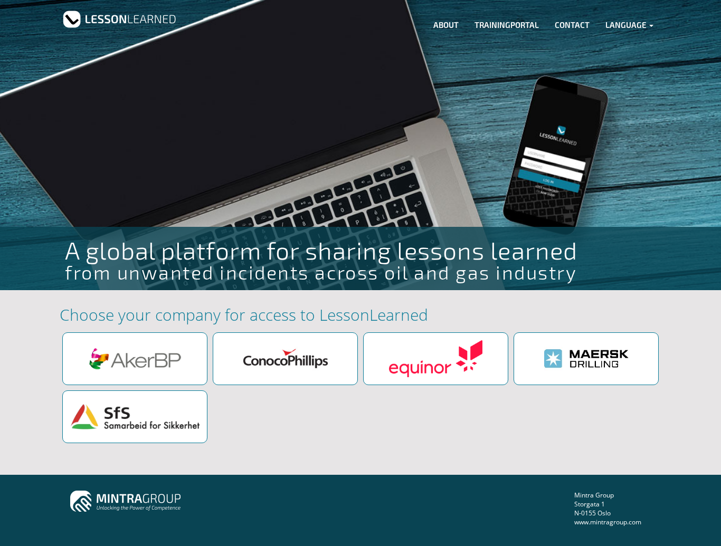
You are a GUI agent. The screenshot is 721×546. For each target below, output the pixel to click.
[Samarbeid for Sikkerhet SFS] (135, 417)
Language (626, 25)
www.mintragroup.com (607, 522)
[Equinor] (436, 359)
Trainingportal (507, 25)
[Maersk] (586, 359)
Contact (572, 25)
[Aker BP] (135, 359)
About (446, 25)
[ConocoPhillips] (285, 359)
